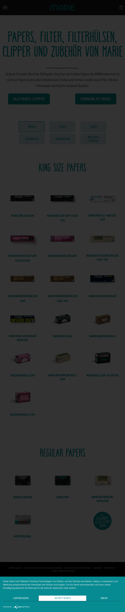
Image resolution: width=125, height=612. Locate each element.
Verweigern (21, 598)
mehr (104, 598)
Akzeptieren (62, 598)
